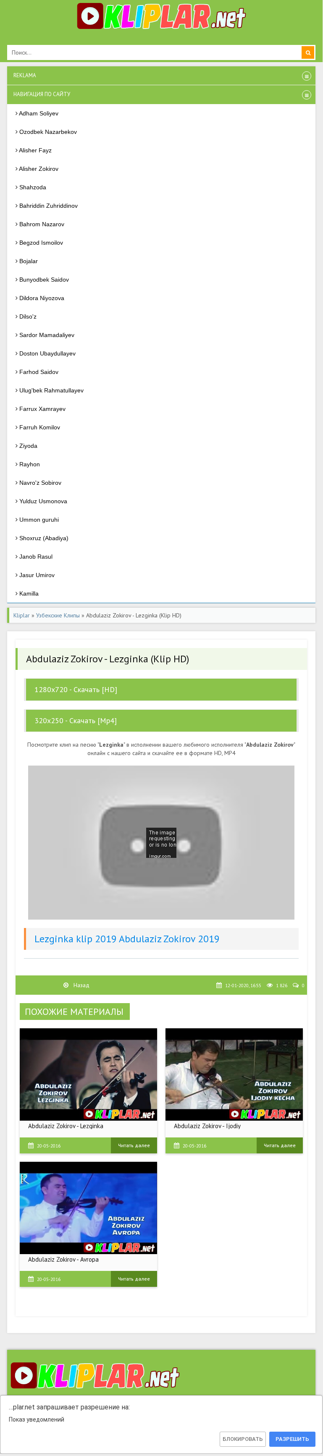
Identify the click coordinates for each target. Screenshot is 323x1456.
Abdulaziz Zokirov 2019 (169, 938)
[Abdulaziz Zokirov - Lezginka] (88, 1074)
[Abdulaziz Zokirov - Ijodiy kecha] (234, 1074)
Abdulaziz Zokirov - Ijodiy (207, 1126)
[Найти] (308, 52)
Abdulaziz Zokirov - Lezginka (65, 1126)
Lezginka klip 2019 (75, 938)
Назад (80, 985)
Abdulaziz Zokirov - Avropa (63, 1259)
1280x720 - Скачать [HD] (75, 689)
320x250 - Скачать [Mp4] (75, 720)
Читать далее (134, 1145)
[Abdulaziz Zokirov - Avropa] (88, 1208)
